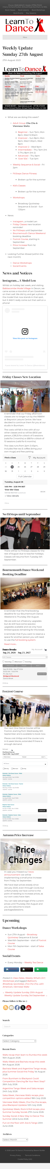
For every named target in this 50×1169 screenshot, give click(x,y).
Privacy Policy (15, 1155)
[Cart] (45, 649)
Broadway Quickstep (13, 984)
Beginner (23, 132)
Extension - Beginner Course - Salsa (12, 815)
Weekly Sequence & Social (26, 164)
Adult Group (19, 123)
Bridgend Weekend (11, 676)
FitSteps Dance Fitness (25, 173)
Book (43, 492)
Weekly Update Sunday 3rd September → (25, 995)
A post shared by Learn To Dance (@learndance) (25, 365)
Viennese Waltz (21, 987)
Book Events (18, 13)
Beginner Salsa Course (8, 804)
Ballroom (31, 981)
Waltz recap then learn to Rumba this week (25, 1055)
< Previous (10, 665)
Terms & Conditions (32, 1155)
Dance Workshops (22, 263)
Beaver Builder (39, 1150)
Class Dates (18, 978)
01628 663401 (19, 5)
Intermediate (25, 150)
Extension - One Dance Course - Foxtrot (13, 784)
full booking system (25, 640)
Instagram (18, 221)
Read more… (10, 644)
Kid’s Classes (19, 185)
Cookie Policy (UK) (25, 1159)
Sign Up (42, 810)
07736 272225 (36, 5)
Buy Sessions (31, 13)
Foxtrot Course (20, 239)
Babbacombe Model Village (17, 288)
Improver (22, 138)
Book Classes (10, 10)
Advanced (23, 156)
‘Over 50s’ (23, 158)
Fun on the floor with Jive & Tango (20, 1123)
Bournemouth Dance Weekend (29, 233)
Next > (38, 665)
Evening (28, 662)
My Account (39, 457)
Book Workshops (38, 10)
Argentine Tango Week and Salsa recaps (23, 1088)
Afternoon (18, 662)
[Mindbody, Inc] (5, 683)
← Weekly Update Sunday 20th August (23, 992)
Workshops (18, 197)
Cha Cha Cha (31, 984)
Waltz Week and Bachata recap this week (24, 1062)
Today (24, 665)
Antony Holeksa (7, 775)
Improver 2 (23, 147)
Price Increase (20, 245)
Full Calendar (25, 476)
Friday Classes (20, 224)
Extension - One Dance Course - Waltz (12, 773)
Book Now (42, 673)
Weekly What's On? (35, 978)
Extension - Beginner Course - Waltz (12, 794)
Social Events (19, 266)
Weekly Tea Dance (33, 962)
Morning (8, 662)
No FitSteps (19, 230)
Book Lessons (23, 10)
